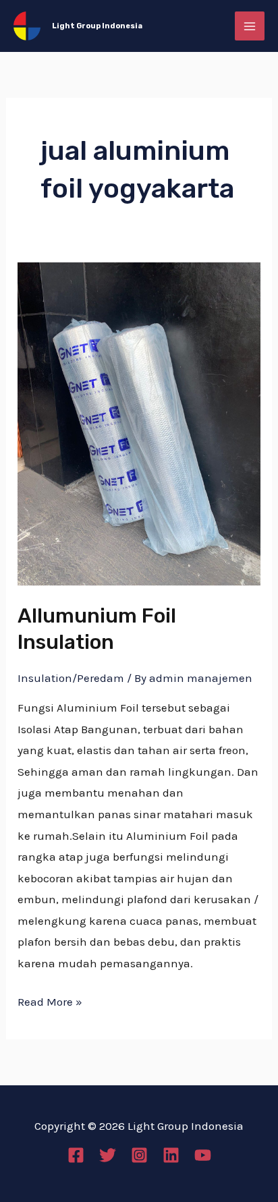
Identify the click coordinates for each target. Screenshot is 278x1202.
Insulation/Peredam (71, 678)
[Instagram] (139, 1155)
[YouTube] (202, 1155)
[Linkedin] (171, 1155)
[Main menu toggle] (250, 26)
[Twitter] (107, 1155)
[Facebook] (75, 1155)
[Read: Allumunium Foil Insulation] (139, 422)
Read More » (50, 1000)
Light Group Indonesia (97, 26)
